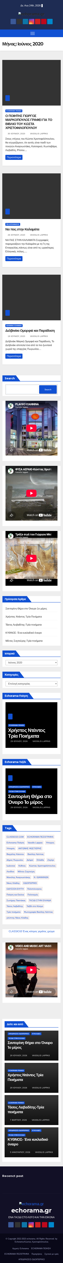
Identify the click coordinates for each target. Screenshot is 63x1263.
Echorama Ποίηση (15, 842)
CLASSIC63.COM (15, 837)
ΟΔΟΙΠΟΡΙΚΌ (30, 883)
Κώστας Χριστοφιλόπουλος (42, 866)
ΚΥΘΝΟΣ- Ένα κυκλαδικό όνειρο (24, 633)
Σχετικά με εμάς (51, 1254)
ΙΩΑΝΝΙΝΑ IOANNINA (14, 325)
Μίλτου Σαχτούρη (26, 871)
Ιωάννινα (11, 866)
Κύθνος (22, 866)
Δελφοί (30, 860)
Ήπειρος (50, 842)
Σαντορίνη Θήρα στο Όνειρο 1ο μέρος (26, 608)
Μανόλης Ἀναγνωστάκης (18, 877)
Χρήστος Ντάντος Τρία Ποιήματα (24, 616)
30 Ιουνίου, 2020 (17, 134)
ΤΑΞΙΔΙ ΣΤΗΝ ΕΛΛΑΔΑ (40, 900)
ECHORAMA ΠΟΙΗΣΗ (13, 111)
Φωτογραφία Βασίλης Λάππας (38, 912)
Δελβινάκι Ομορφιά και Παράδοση (30, 331)
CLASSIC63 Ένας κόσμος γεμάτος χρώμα (31, 931)
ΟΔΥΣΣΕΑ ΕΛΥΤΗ (15, 889)
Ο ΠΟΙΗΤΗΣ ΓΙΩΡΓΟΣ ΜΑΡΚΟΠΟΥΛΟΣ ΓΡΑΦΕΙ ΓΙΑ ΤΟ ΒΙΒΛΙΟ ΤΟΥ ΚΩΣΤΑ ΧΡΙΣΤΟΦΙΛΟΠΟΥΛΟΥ (28, 122)
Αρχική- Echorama (20, 1248)
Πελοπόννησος (34, 889)
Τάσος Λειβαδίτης (15, 906)
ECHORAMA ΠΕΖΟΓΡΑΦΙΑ (40, 837)
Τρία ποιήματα (13, 912)
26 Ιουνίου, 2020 (17, 235)
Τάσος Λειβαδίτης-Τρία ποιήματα (24, 624)
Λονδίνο (10, 871)
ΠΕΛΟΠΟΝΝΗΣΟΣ (12, 224)
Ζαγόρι (50, 860)
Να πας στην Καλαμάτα (22, 229)
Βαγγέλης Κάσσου (15, 854)
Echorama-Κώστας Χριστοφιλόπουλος (31, 1242)
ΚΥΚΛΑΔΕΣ (37, 787)
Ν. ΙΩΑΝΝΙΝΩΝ (41, 877)
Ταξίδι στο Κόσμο (35, 906)
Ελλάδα (40, 860)
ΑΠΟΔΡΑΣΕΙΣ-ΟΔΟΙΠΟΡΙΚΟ (19, 787)
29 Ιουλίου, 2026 (19, 741)
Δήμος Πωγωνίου (15, 860)
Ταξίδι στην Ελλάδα (17, 791)
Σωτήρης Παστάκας (16, 900)
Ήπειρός (11, 848)
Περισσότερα (14, 157)
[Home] (4, 33)
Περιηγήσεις (36, 1254)
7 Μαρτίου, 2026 (19, 1120)
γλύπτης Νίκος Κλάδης (17, 918)
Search (10, 378)
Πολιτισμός (33, 894)
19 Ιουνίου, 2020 (17, 336)
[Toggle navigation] (32, 33)
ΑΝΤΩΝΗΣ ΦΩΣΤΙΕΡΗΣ (29, 848)
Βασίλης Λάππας (36, 854)
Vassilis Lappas (39, 134)
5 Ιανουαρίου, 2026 (20, 1152)
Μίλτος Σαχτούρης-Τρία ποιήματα (24, 641)
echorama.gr (31, 1210)
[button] (59, 33)
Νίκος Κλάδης (13, 883)
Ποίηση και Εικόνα (15, 894)
